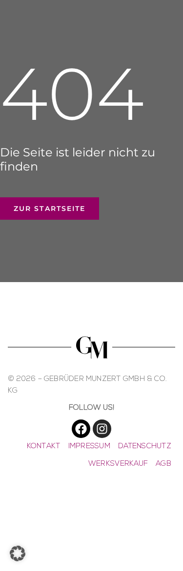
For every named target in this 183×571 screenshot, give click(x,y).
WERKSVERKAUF (118, 464)
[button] (17, 553)
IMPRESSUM (89, 446)
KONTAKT (44, 446)
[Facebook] (81, 428)
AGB (163, 464)
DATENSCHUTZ (144, 446)
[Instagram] (102, 428)
